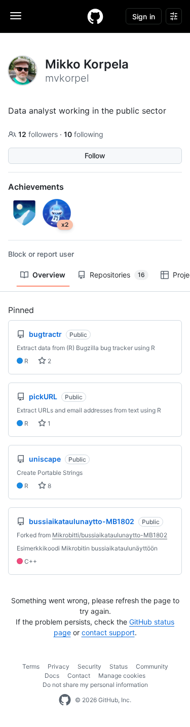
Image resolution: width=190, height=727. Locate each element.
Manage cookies (121, 675)
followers (39, 134)
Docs (52, 675)
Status (118, 666)
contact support (108, 632)
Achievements (36, 187)
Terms (31, 666)
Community (152, 666)
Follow (95, 155)
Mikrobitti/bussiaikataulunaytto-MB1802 (109, 535)
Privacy (58, 666)
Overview (48, 274)
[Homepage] (95, 16)
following (83, 134)
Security (89, 666)
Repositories (117, 274)
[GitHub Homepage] (65, 700)
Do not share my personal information (95, 684)
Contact (78, 675)
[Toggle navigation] (15, 15)
